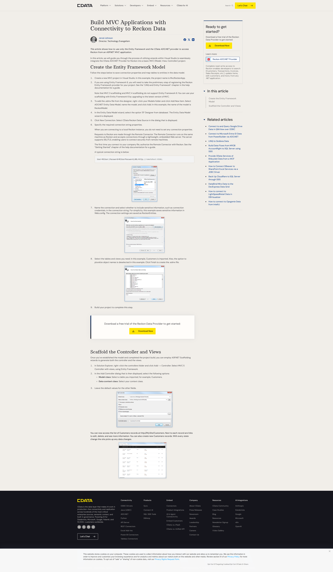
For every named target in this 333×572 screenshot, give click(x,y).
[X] (84, 527)
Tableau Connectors (129, 539)
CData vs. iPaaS (173, 525)
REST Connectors (128, 526)
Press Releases (195, 510)
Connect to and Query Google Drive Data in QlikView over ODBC (225, 127)
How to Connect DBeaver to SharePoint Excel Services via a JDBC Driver (223, 169)
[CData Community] (93, 527)
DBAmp (147, 518)
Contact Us (194, 535)
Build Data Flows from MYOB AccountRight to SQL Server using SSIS (225, 148)
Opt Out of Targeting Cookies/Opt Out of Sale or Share (227, 564)
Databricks (240, 510)
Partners (193, 526)
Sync (146, 506)
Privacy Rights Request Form (167, 559)
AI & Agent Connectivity (172, 515)
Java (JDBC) (126, 510)
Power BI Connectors (129, 535)
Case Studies (218, 510)
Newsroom (193, 514)
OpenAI (238, 526)
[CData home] (86, 5)
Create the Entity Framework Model (222, 100)
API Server (125, 522)
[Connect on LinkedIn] (193, 39)
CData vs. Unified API (175, 529)
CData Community (220, 506)
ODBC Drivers (127, 506)
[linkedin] (79, 527)
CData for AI (182, 5)
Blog (214, 514)
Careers (192, 530)
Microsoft (239, 518)
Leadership (194, 522)
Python (124, 518)
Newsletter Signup (220, 522)
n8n (237, 522)
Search (227, 6)
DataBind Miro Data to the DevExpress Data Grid (221, 185)
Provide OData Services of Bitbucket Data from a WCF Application (221, 158)
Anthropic (239, 506)
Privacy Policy (233, 556)
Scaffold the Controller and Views (225, 106)
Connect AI (148, 510)
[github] (88, 527)
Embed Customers (174, 521)
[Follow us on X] (189, 39)
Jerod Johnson (106, 38)
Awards (192, 518)
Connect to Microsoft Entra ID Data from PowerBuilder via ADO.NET (225, 135)
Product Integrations (175, 510)
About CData (195, 506)
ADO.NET (124, 514)
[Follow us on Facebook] (185, 39)
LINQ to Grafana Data (219, 141)
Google (238, 514)
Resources (216, 518)
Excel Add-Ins (127, 530)
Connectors (171, 506)
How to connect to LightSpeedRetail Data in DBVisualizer (220, 194)
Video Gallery (218, 530)
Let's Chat (242, 5)
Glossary (216, 526)
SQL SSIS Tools (150, 514)
